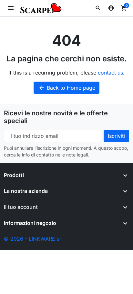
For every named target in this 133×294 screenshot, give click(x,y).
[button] (98, 8)
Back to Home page (66, 88)
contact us (110, 72)
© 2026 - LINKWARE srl (33, 239)
